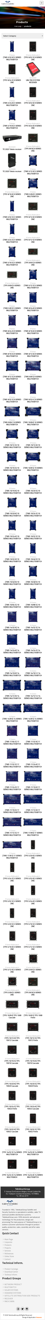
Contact (7, 1259)
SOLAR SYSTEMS (11, 1290)
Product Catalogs (11, 1269)
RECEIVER (8, 1298)
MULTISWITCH (10, 1287)
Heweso (39, 1317)
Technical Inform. (10, 1274)
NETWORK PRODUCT (13, 1284)
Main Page (8, 1239)
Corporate (8, 1242)
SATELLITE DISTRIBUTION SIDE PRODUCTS (22, 1295)
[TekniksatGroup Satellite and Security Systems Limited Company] (8, 3)
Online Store (9, 1256)
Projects (7, 1247)
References (8, 1253)
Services (7, 1250)
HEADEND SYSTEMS (12, 1292)
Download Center (11, 1271)
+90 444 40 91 (23, 1196)
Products (7, 1245)
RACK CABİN (9, 1301)
